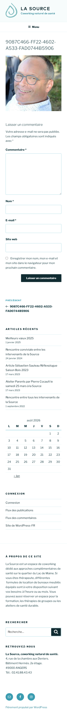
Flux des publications (19, 510)
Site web (11, 239)
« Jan (17, 476)
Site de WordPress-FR (20, 525)
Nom (10, 201)
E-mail (11, 220)
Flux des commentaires (21, 518)
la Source (35, 9)
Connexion (13, 502)
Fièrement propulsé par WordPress (26, 707)
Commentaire (16, 149)
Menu (35, 26)
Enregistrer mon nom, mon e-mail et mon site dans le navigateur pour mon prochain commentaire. (32, 263)
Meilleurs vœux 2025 (20, 338)
